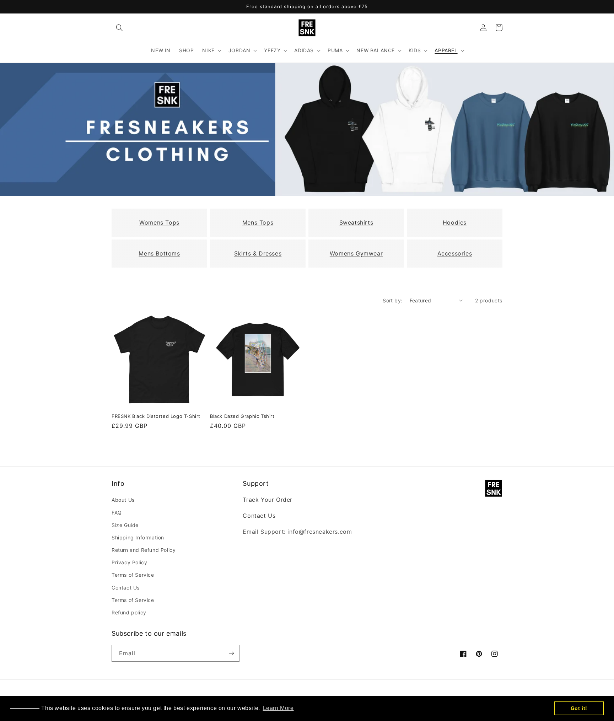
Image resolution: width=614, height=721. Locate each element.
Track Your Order (267, 499)
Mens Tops (257, 222)
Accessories (454, 253)
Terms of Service (133, 575)
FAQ (117, 513)
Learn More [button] (278, 708)
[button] (119, 28)
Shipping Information (138, 537)
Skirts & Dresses (258, 253)
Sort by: (392, 300)
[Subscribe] (231, 653)
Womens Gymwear (356, 253)
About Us (123, 500)
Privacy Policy (129, 562)
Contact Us (126, 588)
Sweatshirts (356, 222)
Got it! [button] (579, 708)
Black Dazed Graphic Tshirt (242, 416)
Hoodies (455, 222)
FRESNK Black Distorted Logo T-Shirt (156, 416)
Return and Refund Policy (144, 550)
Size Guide (125, 525)
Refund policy (129, 612)
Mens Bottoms (159, 253)
